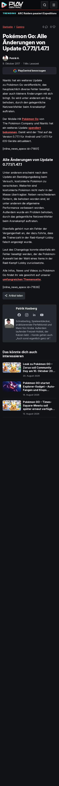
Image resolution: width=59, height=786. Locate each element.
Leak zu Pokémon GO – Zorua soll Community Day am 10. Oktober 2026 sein (39, 369)
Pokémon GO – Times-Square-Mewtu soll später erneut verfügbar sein (39, 407)
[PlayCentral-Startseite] (12, 5)
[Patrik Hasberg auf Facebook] (19, 315)
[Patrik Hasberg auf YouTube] (42, 315)
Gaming (20, 26)
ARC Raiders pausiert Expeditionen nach (37, 13)
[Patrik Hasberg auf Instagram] (26, 315)
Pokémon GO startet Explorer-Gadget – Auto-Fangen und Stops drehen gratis (39, 388)
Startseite (8, 26)
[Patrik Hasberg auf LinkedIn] (34, 315)
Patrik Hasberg (26, 308)
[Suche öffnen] (44, 5)
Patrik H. (14, 58)
